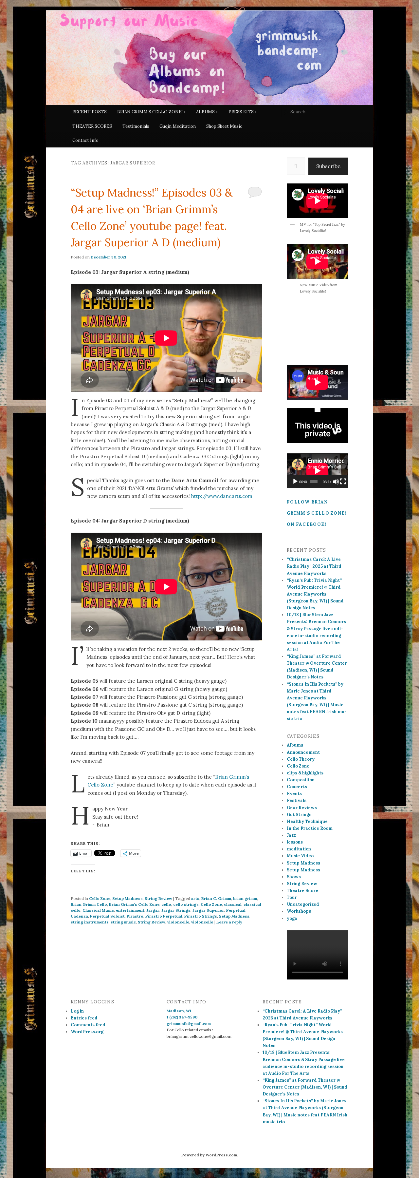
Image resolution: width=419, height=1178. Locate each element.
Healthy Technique (307, 821)
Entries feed (84, 1018)
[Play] (295, 481)
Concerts (297, 786)
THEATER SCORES (92, 126)
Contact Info (85, 140)
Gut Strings (299, 814)
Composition (301, 780)
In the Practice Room (310, 828)
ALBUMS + (207, 112)
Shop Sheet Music (224, 126)
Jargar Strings (176, 910)
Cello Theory (301, 759)
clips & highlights (305, 773)
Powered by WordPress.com (209, 1154)
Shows (294, 877)
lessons (295, 842)
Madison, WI (179, 1010)
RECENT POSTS (89, 112)
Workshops (299, 911)
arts (195, 898)
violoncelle (178, 922)
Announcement (303, 752)
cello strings (186, 904)
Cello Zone (99, 898)
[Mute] (336, 481)
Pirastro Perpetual (163, 916)
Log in (77, 1011)
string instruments (90, 922)
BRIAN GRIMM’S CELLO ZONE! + (151, 112)
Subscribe (328, 166)
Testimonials (135, 126)
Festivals (296, 800)
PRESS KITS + (242, 112)
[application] (317, 470)
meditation (299, 849)
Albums (295, 745)
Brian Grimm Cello (89, 904)
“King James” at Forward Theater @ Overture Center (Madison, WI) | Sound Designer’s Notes (305, 1087)
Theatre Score (302, 890)
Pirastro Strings (200, 916)
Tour (292, 897)
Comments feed (88, 1025)
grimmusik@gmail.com (189, 1023)
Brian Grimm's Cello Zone (134, 904)
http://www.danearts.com (221, 496)
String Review (158, 898)
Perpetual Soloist (107, 916)
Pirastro (135, 916)
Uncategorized (303, 904)
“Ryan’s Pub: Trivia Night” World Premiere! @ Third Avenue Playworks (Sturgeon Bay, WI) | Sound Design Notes (315, 594)
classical (233, 904)
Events (294, 793)
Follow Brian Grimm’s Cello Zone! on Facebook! (317, 513)
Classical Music (98, 910)
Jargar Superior (208, 910)
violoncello (202, 922)
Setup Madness (127, 898)
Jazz (291, 835)
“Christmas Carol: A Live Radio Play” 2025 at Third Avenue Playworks (314, 566)
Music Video (300, 856)
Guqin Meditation (177, 126)
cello (166, 904)
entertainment (130, 910)
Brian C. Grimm (216, 898)
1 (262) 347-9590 (182, 1017)
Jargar (152, 910)
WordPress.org (87, 1032)
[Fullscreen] (343, 481)
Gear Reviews (302, 807)
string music (123, 922)
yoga (292, 918)
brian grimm (245, 898)
